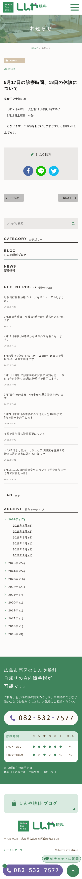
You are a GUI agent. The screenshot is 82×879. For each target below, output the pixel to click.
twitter (54, 171)
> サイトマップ (13, 850)
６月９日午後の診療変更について (24, 433)
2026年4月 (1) (22, 543)
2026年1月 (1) (22, 555)
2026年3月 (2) (22, 549)
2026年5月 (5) (22, 537)
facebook (28, 171)
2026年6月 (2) (22, 531)
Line (41, 171)
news (13, 60)
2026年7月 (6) (22, 525)
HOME (34, 48)
